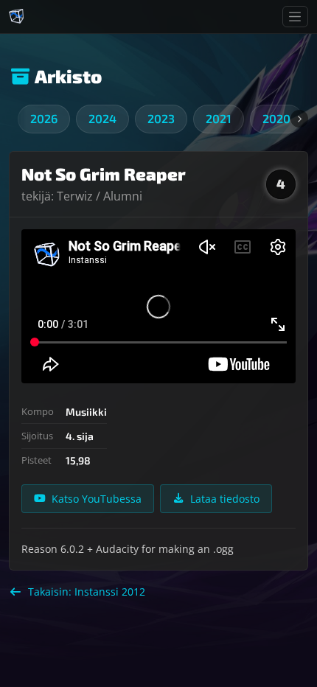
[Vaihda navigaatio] (295, 16)
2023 (161, 118)
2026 (44, 118)
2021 (218, 118)
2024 (102, 118)
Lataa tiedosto (224, 499)
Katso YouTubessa (97, 499)
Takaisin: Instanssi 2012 (86, 592)
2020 (276, 118)
